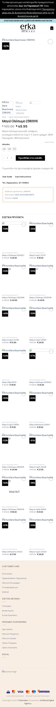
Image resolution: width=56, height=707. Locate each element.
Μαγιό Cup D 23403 (37, 552)
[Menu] (3, 28)
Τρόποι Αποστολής (9, 647)
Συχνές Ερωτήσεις (9, 615)
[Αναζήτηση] (47, 27)
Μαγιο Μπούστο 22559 (39, 425)
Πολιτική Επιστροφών (11, 583)
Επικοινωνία (7, 573)
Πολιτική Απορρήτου (10, 634)
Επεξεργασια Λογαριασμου (38, 696)
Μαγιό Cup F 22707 (37, 255)
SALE (4, 117)
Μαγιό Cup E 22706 (10, 340)
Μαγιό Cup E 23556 (10, 425)
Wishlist (5, 592)
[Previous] (6, 69)
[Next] (49, 69)
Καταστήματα (7, 610)
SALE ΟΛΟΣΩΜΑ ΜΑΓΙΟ (19, 117)
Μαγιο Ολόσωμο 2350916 (13, 467)
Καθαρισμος (49, 142)
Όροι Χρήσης (7, 629)
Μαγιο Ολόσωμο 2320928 (13, 297)
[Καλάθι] (52, 27)
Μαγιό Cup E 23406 (37, 467)
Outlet (15, 198)
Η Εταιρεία (6, 606)
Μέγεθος (6, 144)
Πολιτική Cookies (9, 638)
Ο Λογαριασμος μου (15, 696)
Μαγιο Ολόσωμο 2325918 (40, 297)
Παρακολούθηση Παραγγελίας (14, 578)
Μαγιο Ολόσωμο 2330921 (40, 382)
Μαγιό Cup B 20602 (37, 509)
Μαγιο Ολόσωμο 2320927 (13, 255)
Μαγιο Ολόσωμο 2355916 (13, 509)
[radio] (4, 149)
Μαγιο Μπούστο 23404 (12, 552)
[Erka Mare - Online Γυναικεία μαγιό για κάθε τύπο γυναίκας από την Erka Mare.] (28, 28)
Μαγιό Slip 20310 (9, 382)
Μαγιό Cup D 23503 (37, 340)
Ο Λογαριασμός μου (10, 587)
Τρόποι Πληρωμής (9, 643)
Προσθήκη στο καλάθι (30, 157)
